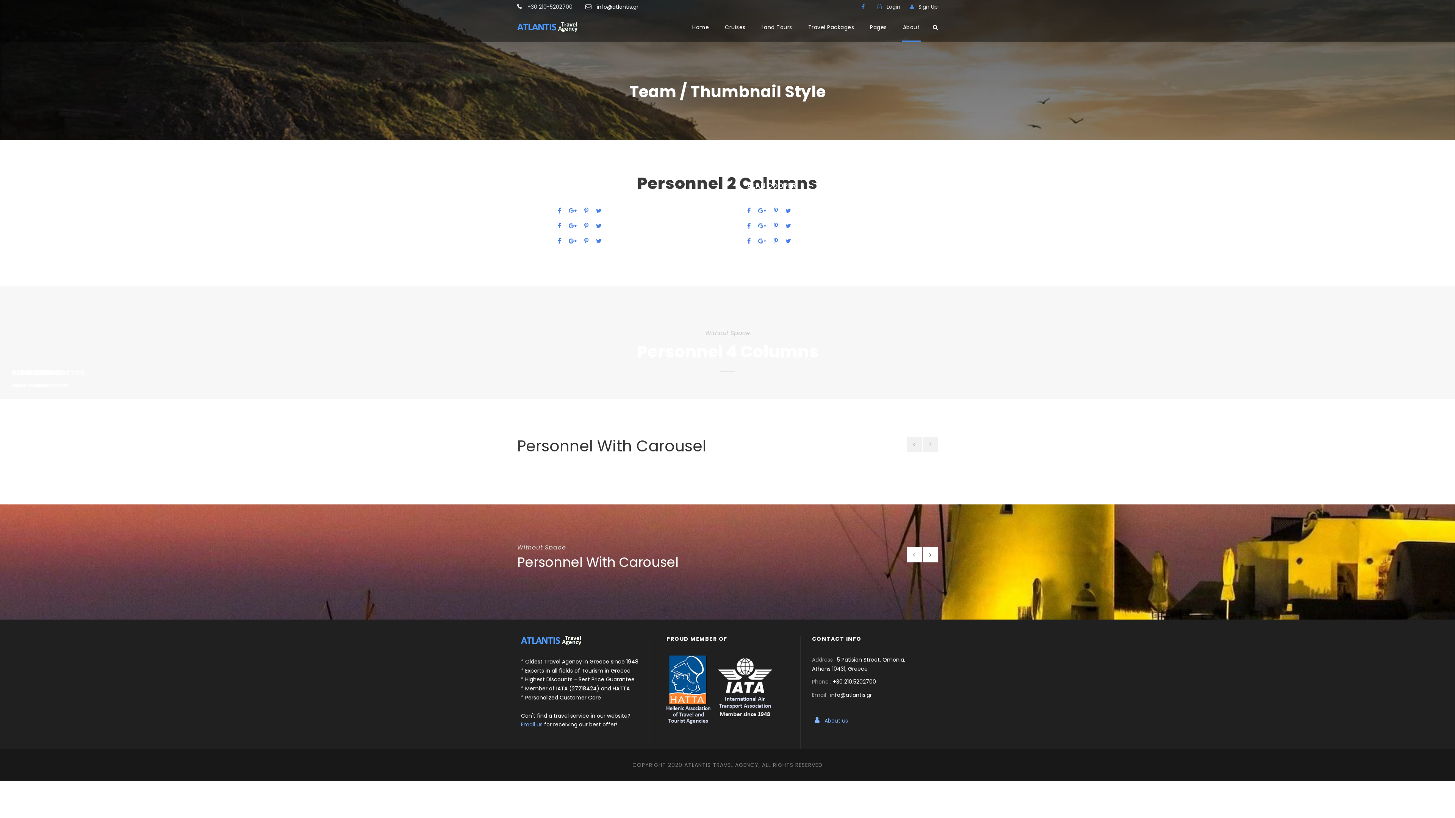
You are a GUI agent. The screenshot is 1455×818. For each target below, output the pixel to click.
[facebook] (863, 7)
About (911, 27)
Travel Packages (831, 27)
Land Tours (777, 27)
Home (700, 27)
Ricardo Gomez (587, 215)
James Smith (770, 215)
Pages (878, 27)
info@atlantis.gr (617, 7)
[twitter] (599, 241)
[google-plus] (573, 241)
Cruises (735, 27)
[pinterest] (586, 241)
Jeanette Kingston (594, 185)
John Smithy (582, 200)
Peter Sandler (774, 200)
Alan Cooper (771, 185)
